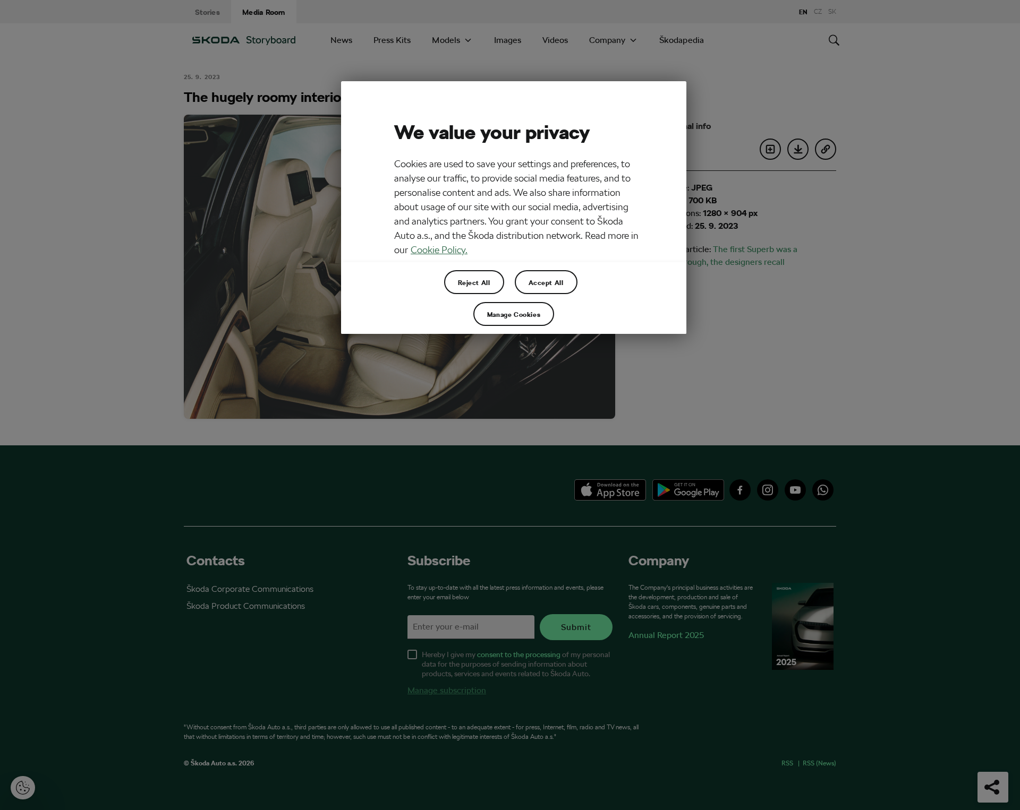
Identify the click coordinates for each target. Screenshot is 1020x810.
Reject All (474, 282)
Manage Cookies (513, 314)
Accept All (546, 282)
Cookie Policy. (439, 249)
